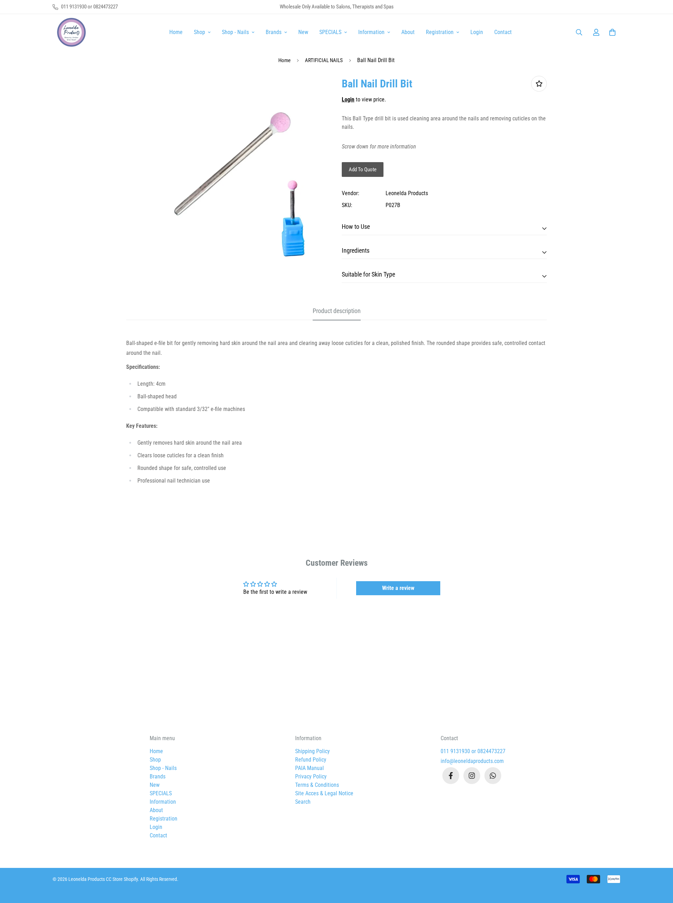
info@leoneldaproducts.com (472, 761)
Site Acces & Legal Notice (324, 793)
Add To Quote (362, 169)
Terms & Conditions (317, 785)
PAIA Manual (309, 768)
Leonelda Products (407, 193)
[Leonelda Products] (70, 32)
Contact (503, 32)
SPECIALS (330, 32)
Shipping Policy (312, 751)
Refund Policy (310, 759)
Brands (273, 32)
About (408, 32)
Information (371, 32)
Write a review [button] (398, 588)
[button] (611, 32)
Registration (440, 32)
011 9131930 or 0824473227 (473, 751)
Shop (199, 32)
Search (303, 801)
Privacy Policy (311, 776)
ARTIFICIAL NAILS (324, 60)
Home (176, 32)
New (303, 32)
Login (476, 32)
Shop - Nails (235, 32)
